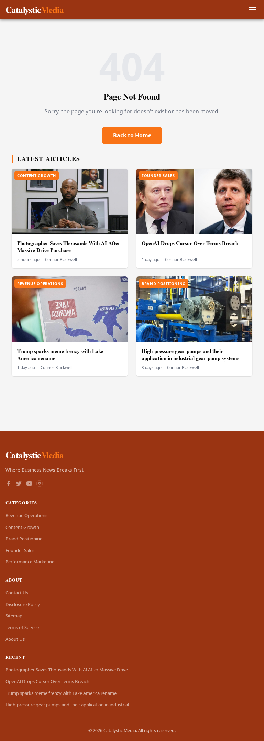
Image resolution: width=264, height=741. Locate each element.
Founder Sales (20, 550)
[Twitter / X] (19, 484)
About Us (15, 639)
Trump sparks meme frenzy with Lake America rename (60, 354)
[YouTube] (29, 484)
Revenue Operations (26, 515)
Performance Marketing (30, 562)
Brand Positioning (24, 538)
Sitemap (14, 616)
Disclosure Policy (23, 604)
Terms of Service (22, 627)
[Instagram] (39, 484)
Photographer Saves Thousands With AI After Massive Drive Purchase (68, 246)
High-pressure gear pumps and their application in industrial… (69, 704)
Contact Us (17, 592)
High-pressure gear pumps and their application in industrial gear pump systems (190, 354)
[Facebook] (9, 484)
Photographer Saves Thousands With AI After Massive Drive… (68, 670)
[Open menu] (252, 10)
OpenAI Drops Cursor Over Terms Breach (190, 243)
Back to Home (132, 135)
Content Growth (22, 527)
